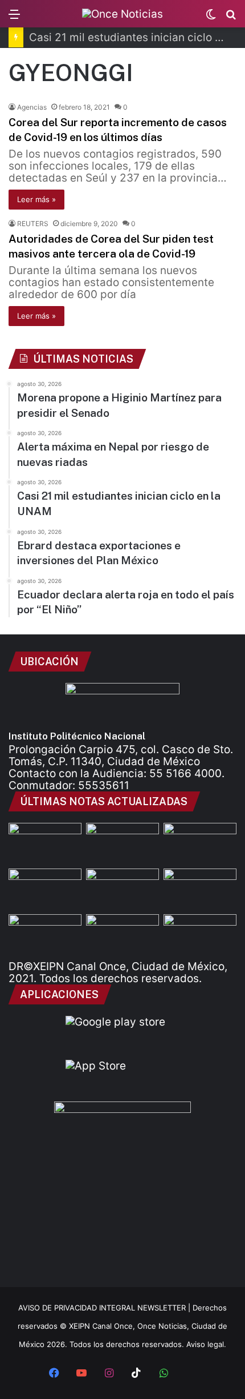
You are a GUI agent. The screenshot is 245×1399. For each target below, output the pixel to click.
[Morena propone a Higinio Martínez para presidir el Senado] (45, 843)
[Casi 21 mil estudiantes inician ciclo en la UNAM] (122, 843)
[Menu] (14, 18)
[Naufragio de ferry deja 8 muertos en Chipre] (122, 934)
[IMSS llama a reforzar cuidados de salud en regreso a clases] (200, 934)
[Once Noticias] (122, 13)
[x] (191, 1374)
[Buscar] (230, 18)
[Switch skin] (211, 18)
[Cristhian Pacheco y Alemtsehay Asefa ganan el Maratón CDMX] (45, 934)
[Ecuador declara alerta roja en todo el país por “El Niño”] (122, 889)
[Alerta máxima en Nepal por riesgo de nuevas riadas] (200, 843)
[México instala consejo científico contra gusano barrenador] (200, 889)
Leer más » (36, 199)
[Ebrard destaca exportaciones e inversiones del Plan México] (45, 889)
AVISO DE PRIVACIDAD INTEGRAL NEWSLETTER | (105, 1307)
